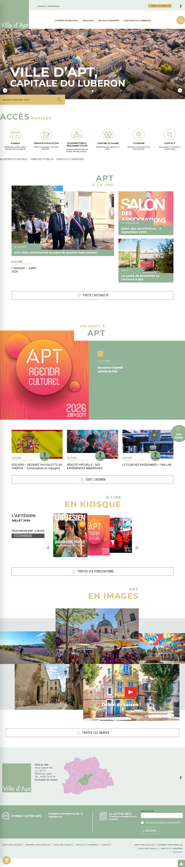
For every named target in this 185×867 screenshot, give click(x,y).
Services (88, 20)
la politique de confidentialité (167, 822)
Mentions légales (12, 845)
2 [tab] (93, 91)
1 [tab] (89, 91)
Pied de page (54, 6)
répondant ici (55, 816)
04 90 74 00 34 (47, 776)
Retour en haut (180, 860)
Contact (42, 6)
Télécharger (23, 536)
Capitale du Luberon (137, 20)
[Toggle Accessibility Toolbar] (6, 860)
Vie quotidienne (108, 20)
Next (180, 90)
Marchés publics (63, 845)
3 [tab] (96, 91)
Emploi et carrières (87, 845)
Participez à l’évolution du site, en (65, 813)
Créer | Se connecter (160, 6)
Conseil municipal (66, 20)
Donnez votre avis (26, 816)
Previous (5, 90)
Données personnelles (38, 845)
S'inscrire (150, 830)
